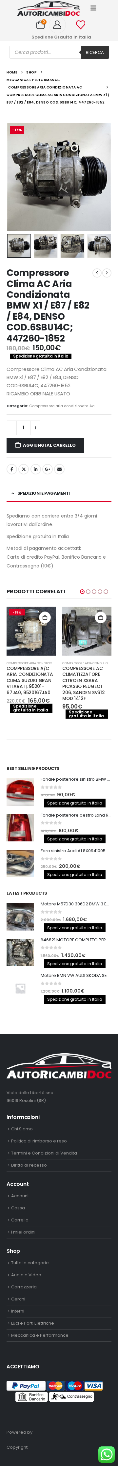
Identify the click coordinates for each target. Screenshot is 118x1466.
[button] (93, 8)
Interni (17, 1311)
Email (59, 469)
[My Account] (60, 24)
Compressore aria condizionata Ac (61, 405)
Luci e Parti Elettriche (32, 1323)
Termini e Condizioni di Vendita (44, 1153)
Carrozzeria (24, 1287)
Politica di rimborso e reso (39, 1141)
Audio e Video (26, 1275)
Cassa (18, 1208)
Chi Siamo (22, 1129)
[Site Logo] (48, 8)
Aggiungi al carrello (49, 445)
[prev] (97, 273)
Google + (47, 469)
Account (20, 1196)
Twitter (23, 469)
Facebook (12, 469)
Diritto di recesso (29, 1165)
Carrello (20, 1220)
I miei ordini (23, 1232)
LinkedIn (35, 469)
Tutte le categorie (30, 1263)
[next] (106, 273)
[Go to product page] (54, 631)
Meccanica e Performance (40, 1335)
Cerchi (18, 1299)
